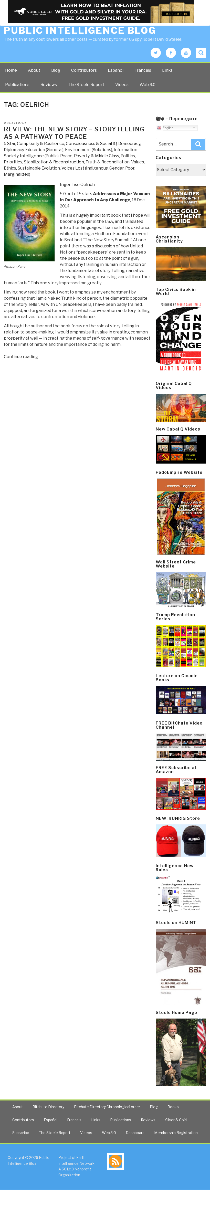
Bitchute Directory (48, 1107)
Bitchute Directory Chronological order (107, 1107)
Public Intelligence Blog (80, 30)
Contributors (84, 70)
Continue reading (21, 356)
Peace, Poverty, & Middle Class (89, 155)
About (34, 70)
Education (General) (44, 149)
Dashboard (135, 1132)
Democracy (129, 143)
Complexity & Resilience (40, 143)
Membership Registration (176, 1132)
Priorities (13, 162)
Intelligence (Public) (39, 155)
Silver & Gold (176, 1120)
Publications (17, 84)
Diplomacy (14, 149)
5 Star (9, 143)
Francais (142, 70)
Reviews (48, 84)
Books (173, 1107)
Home (11, 70)
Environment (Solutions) (88, 149)
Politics (128, 155)
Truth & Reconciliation (108, 162)
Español (115, 70)
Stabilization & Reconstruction (54, 162)
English (167, 128)
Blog (55, 70)
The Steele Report (86, 84)
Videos (122, 84)
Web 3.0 (147, 84)
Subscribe (20, 1132)
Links (167, 70)
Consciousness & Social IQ (91, 143)
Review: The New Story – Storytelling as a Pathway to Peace (74, 132)
